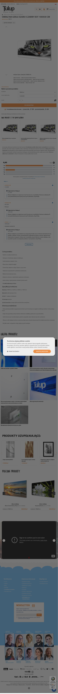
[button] (13, 351)
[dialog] (29, 346)
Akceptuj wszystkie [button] (42, 351)
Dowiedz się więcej (42, 347)
